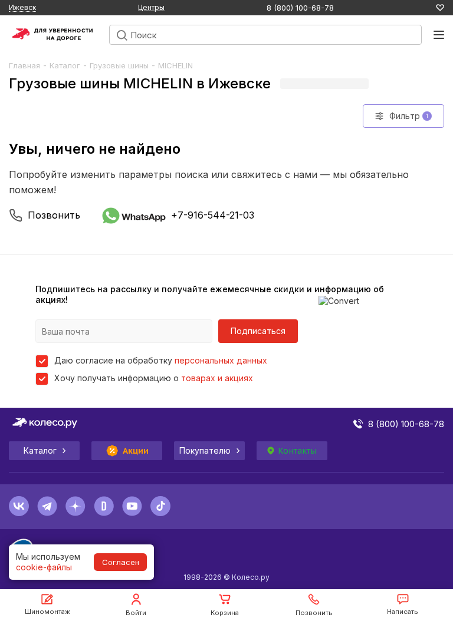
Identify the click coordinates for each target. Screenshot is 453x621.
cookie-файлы (44, 567)
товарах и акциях (217, 378)
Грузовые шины (119, 65)
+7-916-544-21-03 (212, 215)
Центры (151, 7)
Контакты (297, 450)
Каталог (65, 65)
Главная (24, 65)
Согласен (120, 562)
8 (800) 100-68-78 (300, 8)
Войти (136, 613)
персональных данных (221, 360)
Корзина (225, 613)
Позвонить (54, 215)
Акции (136, 450)
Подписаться (258, 331)
